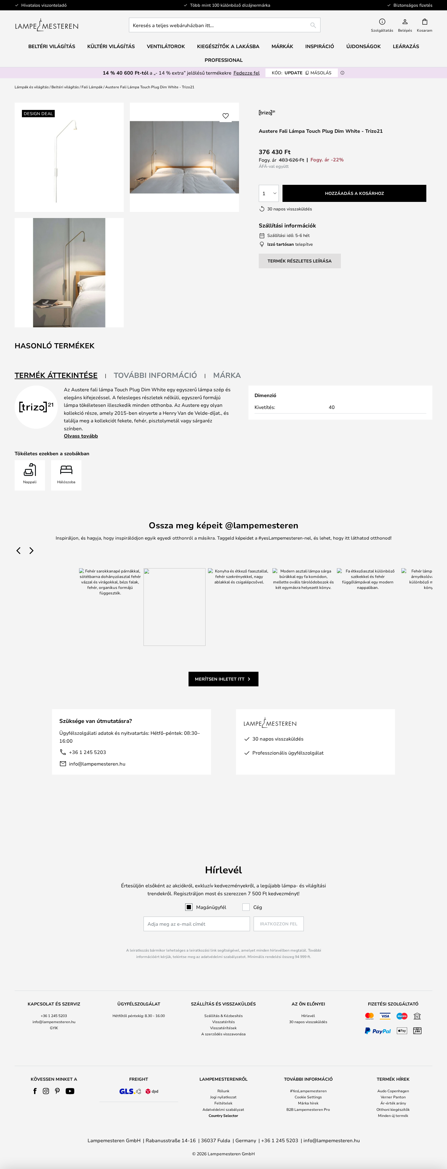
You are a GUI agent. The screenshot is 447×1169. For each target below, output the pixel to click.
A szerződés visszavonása (223, 1033)
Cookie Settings (308, 1096)
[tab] (60, 375)
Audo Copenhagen (393, 1090)
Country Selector (223, 1115)
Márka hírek (308, 1102)
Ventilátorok (166, 46)
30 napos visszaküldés (308, 1021)
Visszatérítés (223, 1021)
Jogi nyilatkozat (223, 1096)
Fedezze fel (247, 72)
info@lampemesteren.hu (97, 763)
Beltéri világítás (65, 86)
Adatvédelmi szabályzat (223, 1109)
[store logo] (47, 25)
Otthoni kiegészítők (393, 1109)
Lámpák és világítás (32, 86)
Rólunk (223, 1090)
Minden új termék (393, 1115)
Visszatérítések (223, 1027)
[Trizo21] (291, 112)
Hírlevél (308, 1015)
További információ (155, 375)
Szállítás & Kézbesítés (223, 1015)
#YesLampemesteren (308, 1090)
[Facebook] (35, 1091)
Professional (224, 60)
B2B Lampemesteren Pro (308, 1109)
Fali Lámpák (91, 86)
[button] (69, 272)
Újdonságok (363, 46)
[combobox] (224, 25)
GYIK (54, 1027)
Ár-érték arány (393, 1102)
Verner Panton (393, 1096)
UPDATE (301, 73)
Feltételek (223, 1102)
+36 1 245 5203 (87, 752)
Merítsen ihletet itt (219, 679)
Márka (227, 375)
